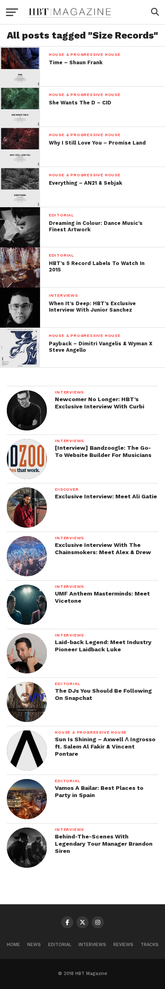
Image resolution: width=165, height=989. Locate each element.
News (34, 944)
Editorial (59, 944)
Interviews (92, 944)
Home (13, 944)
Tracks (150, 944)
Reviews (123, 944)
